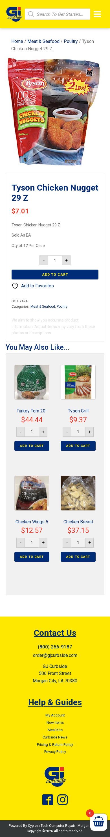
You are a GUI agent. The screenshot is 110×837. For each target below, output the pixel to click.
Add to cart (55, 275)
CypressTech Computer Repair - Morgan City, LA (65, 826)
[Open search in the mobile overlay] (57, 14)
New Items (55, 722)
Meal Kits (55, 730)
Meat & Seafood (43, 41)
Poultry (71, 41)
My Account (55, 715)
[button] (92, 66)
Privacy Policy (55, 751)
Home (17, 41)
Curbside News (55, 737)
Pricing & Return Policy (55, 744)
